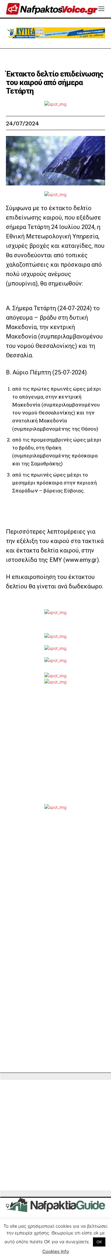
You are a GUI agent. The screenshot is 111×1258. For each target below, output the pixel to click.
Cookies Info (55, 1251)
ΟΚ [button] (99, 1241)
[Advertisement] (55, 749)
